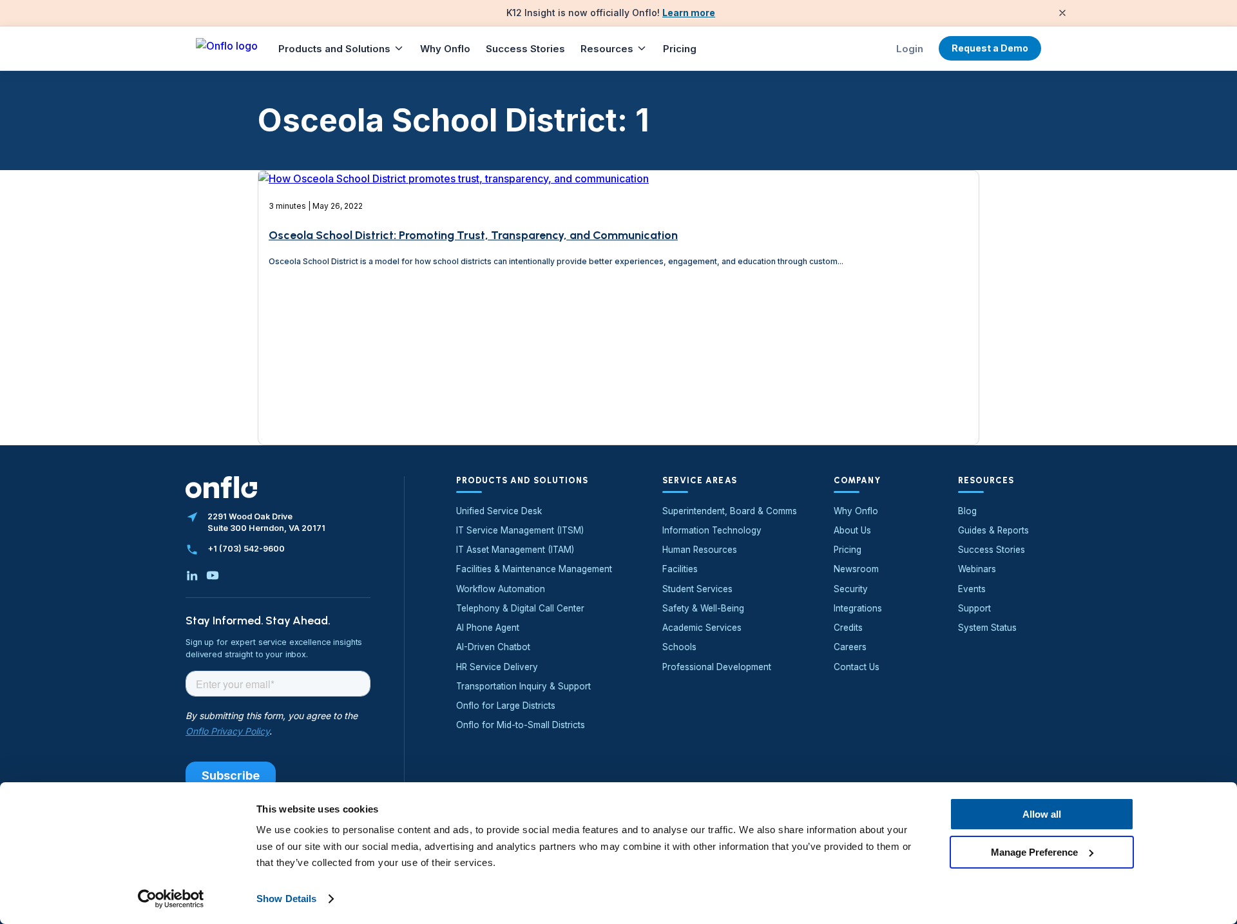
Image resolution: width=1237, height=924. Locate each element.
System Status (987, 627)
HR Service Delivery (497, 667)
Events (972, 589)
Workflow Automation (500, 589)
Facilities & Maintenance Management (534, 569)
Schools (679, 647)
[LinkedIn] (192, 575)
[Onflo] (227, 48)
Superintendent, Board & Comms (729, 511)
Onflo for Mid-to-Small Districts (520, 725)
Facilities (680, 569)
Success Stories (525, 49)
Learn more (688, 12)
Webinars (977, 569)
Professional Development (716, 667)
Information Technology (712, 530)
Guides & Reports (993, 530)
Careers (850, 647)
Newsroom (856, 569)
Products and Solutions (334, 49)
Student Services (697, 589)
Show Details (286, 898)
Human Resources (699, 549)
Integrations (858, 608)
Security (851, 589)
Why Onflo (445, 49)
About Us (852, 530)
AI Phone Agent (487, 627)
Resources (606, 49)
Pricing (679, 49)
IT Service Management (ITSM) (520, 530)
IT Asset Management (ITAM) (515, 549)
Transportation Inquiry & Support (523, 686)
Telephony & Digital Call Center (520, 608)
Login (909, 48)
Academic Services (702, 627)
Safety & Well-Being (703, 608)
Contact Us (856, 667)
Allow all (1041, 814)
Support (974, 608)
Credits (848, 627)
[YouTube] (212, 575)
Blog (967, 511)
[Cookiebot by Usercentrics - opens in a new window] (171, 899)
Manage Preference (1034, 851)
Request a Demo (990, 48)
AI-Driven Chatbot (493, 647)
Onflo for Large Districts (505, 705)
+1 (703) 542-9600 (246, 548)
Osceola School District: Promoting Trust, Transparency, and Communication (473, 235)
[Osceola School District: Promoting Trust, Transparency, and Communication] (453, 380)
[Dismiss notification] (1062, 13)
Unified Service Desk (499, 511)
